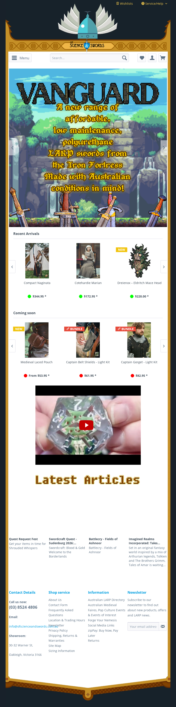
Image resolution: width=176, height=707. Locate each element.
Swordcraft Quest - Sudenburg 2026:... (63, 541)
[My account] (152, 58)
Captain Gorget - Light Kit (139, 362)
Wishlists (126, 3)
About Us (55, 600)
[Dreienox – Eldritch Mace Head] (139, 260)
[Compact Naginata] (36, 260)
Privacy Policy (58, 630)
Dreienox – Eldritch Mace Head (139, 283)
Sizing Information (62, 651)
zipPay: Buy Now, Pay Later (103, 633)
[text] (88, 149)
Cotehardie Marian (87, 283)
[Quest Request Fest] (28, 520)
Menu (24, 57)
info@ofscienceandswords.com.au (33, 626)
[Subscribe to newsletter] (163, 626)
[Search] (124, 58)
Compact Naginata (36, 283)
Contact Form (58, 605)
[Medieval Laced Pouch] (36, 340)
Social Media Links (101, 625)
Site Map (55, 646)
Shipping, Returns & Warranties (63, 638)
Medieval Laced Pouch (37, 362)
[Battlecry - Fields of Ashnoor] (108, 520)
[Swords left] (52, 207)
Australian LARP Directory (106, 600)
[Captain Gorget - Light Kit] (139, 340)
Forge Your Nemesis (102, 620)
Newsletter (56, 625)
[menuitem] (20, 58)
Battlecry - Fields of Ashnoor (103, 541)
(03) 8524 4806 (23, 607)
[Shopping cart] (162, 58)
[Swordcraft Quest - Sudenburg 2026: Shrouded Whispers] (68, 520)
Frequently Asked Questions (61, 612)
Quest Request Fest (23, 539)
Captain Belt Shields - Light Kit (88, 362)
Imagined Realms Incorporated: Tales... (144, 541)
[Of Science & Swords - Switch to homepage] (88, 45)
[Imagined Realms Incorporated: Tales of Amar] (148, 520)
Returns (93, 640)
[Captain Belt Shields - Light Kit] (87, 340)
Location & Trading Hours (67, 620)
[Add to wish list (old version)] (141, 58)
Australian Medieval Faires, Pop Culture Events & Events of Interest (106, 610)
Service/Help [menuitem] (154, 3)
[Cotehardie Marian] (87, 260)
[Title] (88, 93)
